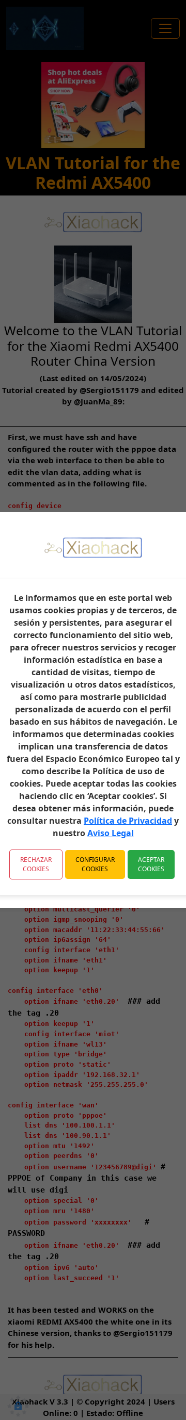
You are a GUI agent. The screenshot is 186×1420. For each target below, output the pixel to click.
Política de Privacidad (128, 820)
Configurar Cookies (95, 864)
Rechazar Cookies (36, 864)
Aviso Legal (110, 833)
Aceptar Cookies (151, 864)
